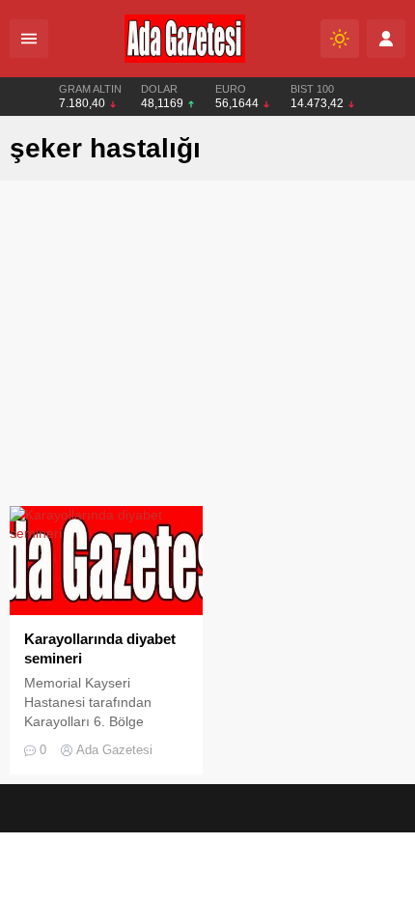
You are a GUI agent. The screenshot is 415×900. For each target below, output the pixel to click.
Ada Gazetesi (114, 750)
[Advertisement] (207, 348)
